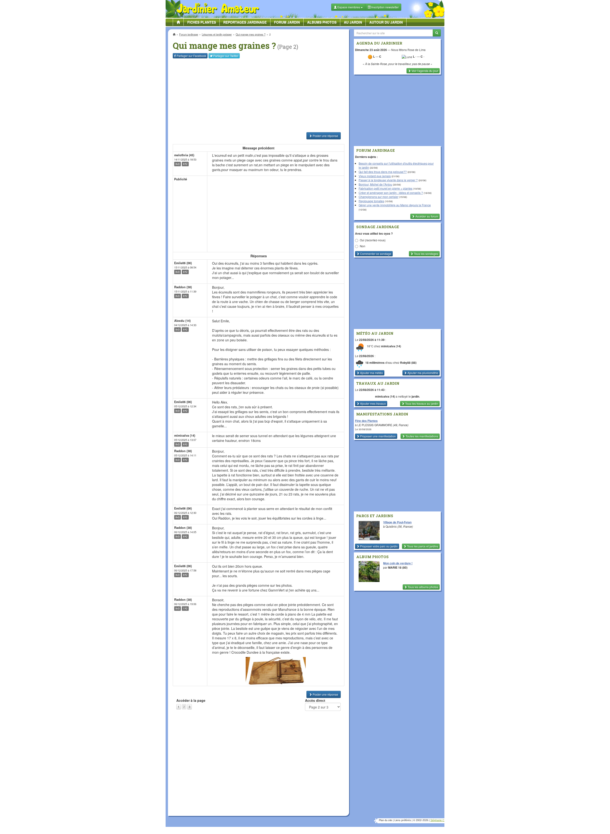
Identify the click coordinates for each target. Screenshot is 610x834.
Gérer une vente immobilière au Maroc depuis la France (395, 205)
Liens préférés (402, 820)
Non (362, 246)
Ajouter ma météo (371, 373)
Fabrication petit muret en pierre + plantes (385, 188)
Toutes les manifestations (421, 436)
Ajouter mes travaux (372, 403)
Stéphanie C (437, 820)
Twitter (225, 56)
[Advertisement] (259, 95)
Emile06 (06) (183, 263)
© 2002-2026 (420, 820)
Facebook (191, 56)
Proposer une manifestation (377, 436)
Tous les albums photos (422, 587)
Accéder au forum (426, 216)
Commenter (375, 254)
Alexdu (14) (182, 320)
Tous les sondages (425, 254)
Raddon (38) (183, 287)
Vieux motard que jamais (375, 176)
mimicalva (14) (184, 435)
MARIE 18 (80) (397, 567)
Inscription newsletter (385, 7)
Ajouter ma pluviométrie (422, 373)
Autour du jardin (386, 22)
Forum (287, 22)
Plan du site (385, 820)
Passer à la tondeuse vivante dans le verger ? (388, 180)
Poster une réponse (325, 136)
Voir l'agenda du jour (424, 71)
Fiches (201, 22)
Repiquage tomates (371, 201)
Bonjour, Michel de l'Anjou (375, 184)
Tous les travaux (421, 403)
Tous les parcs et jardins (422, 546)
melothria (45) (184, 155)
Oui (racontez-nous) (373, 240)
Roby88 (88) (408, 362)
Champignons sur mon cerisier (378, 197)
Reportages (245, 22)
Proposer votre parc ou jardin (378, 546)
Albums (321, 22)
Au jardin (353, 22)
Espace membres (349, 7)
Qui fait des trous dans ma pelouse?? (383, 172)
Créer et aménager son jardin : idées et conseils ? (391, 193)
